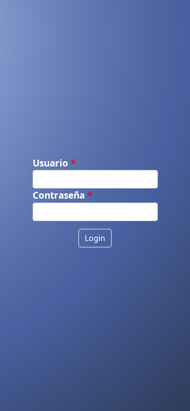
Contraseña (59, 195)
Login (95, 238)
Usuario (50, 163)
